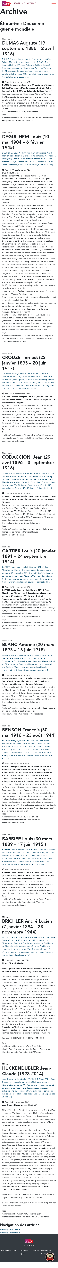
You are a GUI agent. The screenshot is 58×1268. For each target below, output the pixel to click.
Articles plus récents (9, 1232)
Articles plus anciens (9, 1229)
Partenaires (6, 1250)
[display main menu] (54, 3)
